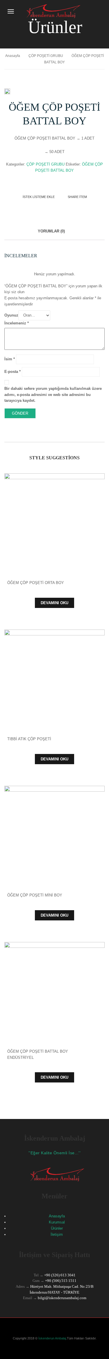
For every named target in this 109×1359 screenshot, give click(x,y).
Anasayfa (12, 56)
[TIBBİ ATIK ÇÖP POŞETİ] (54, 680)
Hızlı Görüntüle (54, 513)
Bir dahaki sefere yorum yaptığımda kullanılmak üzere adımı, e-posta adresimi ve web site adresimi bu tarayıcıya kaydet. (53, 394)
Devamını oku (54, 603)
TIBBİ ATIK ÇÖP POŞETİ (29, 739)
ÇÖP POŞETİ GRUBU (45, 56)
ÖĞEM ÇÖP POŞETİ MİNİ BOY (34, 895)
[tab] (51, 234)
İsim (9, 359)
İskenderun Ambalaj (51, 1338)
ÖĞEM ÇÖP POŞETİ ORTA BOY (35, 583)
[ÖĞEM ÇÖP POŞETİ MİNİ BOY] (54, 836)
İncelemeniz (16, 323)
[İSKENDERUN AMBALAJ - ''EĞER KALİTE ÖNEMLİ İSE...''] (51, 11)
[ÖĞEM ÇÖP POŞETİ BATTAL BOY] (7, 91)
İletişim (57, 1234)
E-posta (12, 371)
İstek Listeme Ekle (39, 197)
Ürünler (57, 1228)
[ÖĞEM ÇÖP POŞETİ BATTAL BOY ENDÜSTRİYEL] (54, 992)
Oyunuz (11, 315)
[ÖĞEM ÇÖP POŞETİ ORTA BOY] (54, 523)
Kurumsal (57, 1222)
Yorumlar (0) (51, 231)
